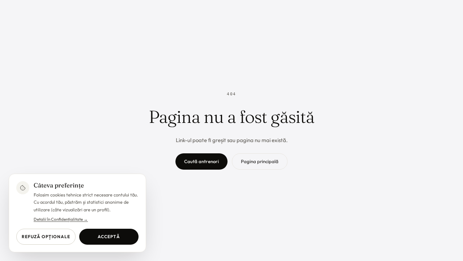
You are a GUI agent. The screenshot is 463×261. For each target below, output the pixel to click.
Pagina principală (260, 161)
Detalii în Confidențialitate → (61, 219)
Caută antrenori (201, 161)
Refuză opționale (46, 236)
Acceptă (109, 236)
